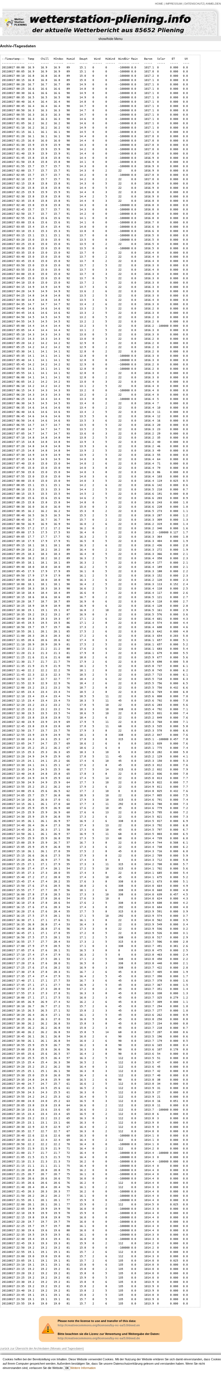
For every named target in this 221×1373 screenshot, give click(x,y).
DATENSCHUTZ (194, 3)
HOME (159, 3)
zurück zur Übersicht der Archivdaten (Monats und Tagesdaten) (42, 1348)
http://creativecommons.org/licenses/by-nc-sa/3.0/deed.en (99, 1325)
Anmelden (213, 3)
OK (67, 1368)
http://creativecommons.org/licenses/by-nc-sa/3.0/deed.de (99, 1338)
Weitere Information (83, 1367)
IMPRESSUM (173, 3)
